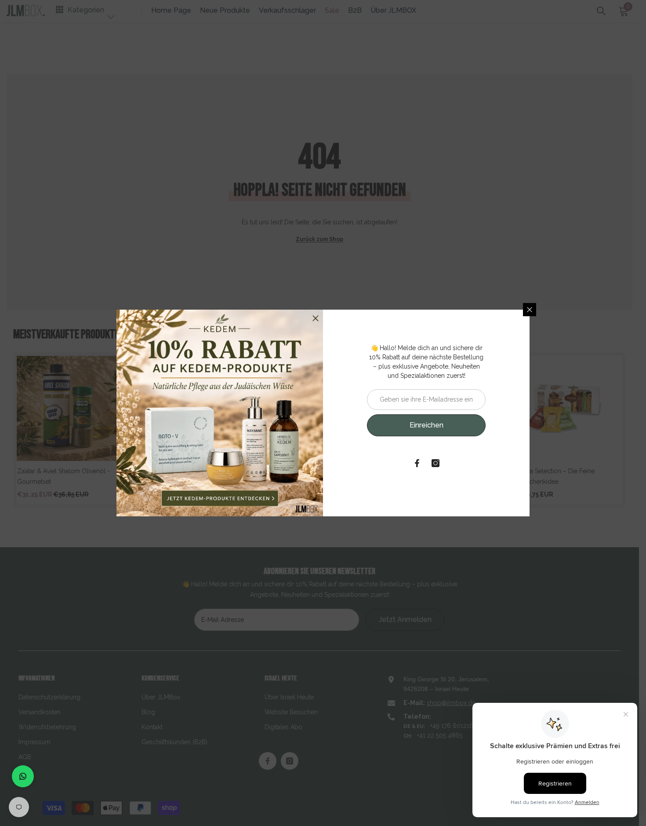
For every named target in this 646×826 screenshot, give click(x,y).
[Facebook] (417, 463)
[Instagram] (435, 463)
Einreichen (426, 425)
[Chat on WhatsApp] (23, 776)
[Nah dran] (529, 309)
